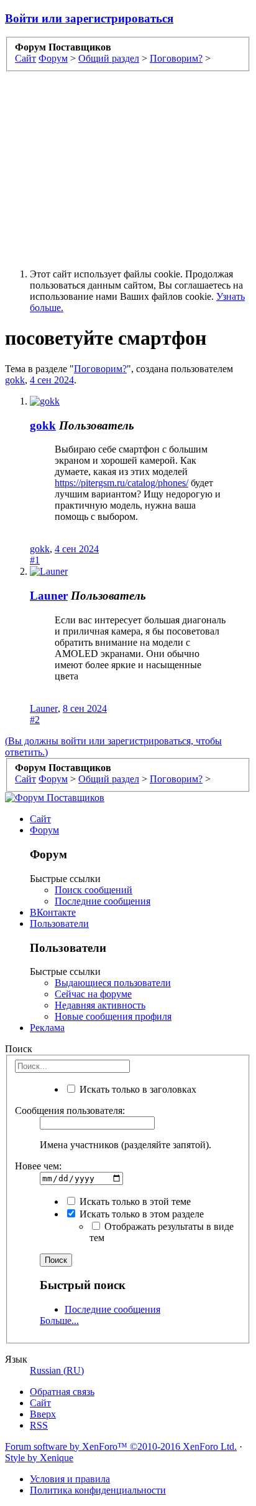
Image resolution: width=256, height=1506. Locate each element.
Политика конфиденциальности (98, 1490)
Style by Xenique (39, 1457)
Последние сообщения (102, 901)
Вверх (43, 1414)
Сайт (40, 818)
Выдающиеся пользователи (113, 982)
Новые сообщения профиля (113, 1016)
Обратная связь (62, 1391)
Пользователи (59, 923)
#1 (35, 560)
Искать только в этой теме (134, 1201)
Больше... (59, 1320)
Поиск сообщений (93, 890)
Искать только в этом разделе (140, 1214)
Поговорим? (100, 368)
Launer (49, 595)
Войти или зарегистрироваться (89, 18)
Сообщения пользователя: (70, 1110)
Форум (44, 830)
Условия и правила (70, 1479)
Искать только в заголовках (136, 1089)
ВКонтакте (53, 912)
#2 (35, 719)
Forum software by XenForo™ (121, 1446)
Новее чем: (38, 1166)
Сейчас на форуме (93, 994)
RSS (39, 1425)
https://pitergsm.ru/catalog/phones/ (121, 482)
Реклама (47, 1027)
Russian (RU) (57, 1370)
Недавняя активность (100, 1005)
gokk (15, 380)
